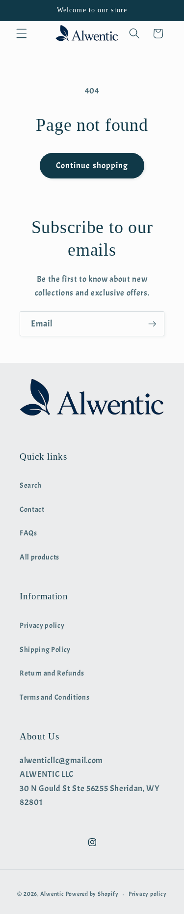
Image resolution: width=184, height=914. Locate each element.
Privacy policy (42, 625)
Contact (32, 509)
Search (31, 485)
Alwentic (52, 894)
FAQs (28, 533)
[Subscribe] (152, 324)
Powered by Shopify (92, 894)
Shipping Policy (45, 649)
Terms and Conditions (54, 697)
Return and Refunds (52, 673)
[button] (21, 33)
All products (39, 557)
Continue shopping (92, 165)
